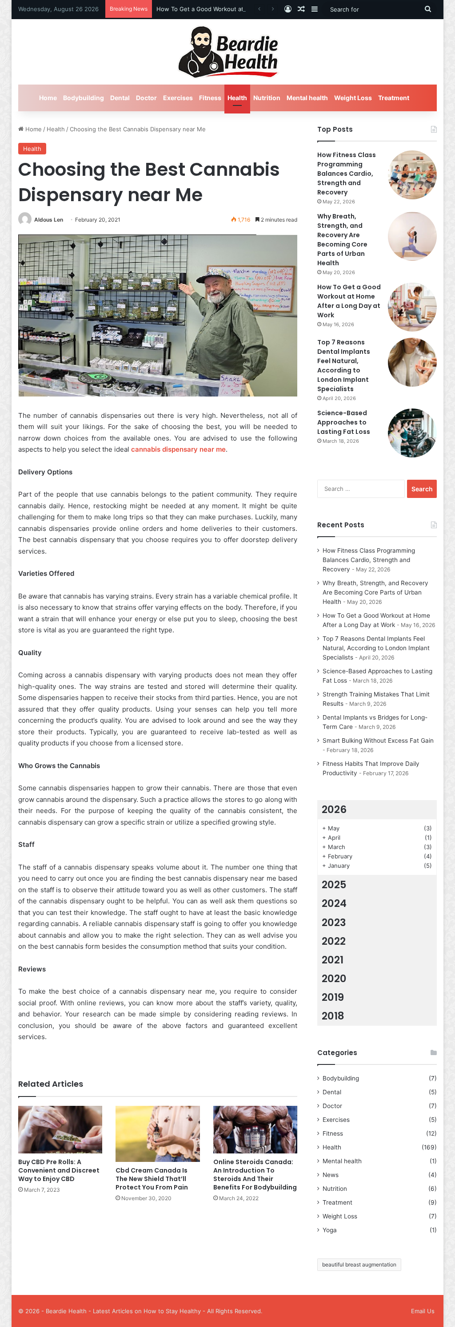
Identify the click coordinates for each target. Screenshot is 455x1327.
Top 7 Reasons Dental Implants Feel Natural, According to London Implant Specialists (343, 365)
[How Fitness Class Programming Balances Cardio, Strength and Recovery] (412, 174)
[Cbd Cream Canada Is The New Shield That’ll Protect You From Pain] (158, 1134)
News (331, 1174)
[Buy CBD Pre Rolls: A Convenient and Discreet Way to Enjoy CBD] (60, 1129)
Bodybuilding (83, 97)
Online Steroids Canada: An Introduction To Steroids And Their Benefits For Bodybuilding (255, 1174)
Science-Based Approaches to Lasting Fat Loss (343, 422)
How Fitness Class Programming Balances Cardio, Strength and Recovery (346, 173)
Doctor (146, 97)
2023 (334, 922)
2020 (334, 978)
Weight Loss (353, 97)
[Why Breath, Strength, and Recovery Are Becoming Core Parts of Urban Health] (412, 236)
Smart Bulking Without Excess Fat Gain (378, 740)
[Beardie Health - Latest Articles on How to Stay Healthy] (228, 52)
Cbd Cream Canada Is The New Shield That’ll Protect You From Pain (152, 1179)
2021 (332, 960)
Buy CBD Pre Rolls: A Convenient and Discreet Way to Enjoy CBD (59, 1170)
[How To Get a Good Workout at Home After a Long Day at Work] (412, 307)
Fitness (210, 97)
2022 (334, 941)
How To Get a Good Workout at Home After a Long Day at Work (244, 8)
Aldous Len (48, 219)
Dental (120, 97)
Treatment (393, 97)
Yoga (330, 1230)
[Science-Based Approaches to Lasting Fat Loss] (412, 433)
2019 (333, 997)
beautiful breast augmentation (359, 1264)
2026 (334, 809)
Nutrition (266, 97)
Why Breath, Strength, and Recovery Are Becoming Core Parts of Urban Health (342, 239)
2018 (333, 1016)
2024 (334, 903)
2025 (334, 885)
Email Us (423, 1311)
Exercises (178, 97)
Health (237, 97)
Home (48, 97)
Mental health (307, 97)
